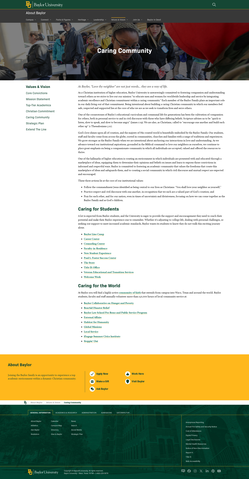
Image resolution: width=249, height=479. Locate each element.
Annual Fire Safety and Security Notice (201, 426)
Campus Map (56, 425)
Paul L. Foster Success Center (100, 257)
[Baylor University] (44, 4)
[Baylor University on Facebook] (189, 472)
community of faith (130, 292)
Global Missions (93, 326)
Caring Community (37, 117)
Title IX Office (92, 267)
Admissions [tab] (106, 412)
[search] (214, 4)
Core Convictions (36, 93)
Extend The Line (36, 129)
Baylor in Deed (154, 19)
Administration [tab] (89, 412)
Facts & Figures (63, 19)
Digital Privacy (191, 435)
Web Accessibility (193, 461)
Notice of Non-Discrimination (197, 448)
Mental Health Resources (196, 443)
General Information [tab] (40, 412)
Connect (45, 19)
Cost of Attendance (193, 430)
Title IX (188, 456)
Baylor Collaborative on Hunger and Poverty (109, 303)
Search (74, 425)
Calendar (55, 421)
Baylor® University (81, 470)
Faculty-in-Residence (95, 248)
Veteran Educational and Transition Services (109, 272)
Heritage (82, 19)
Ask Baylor (35, 429)
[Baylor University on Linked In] (207, 472)
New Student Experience (97, 253)
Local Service (91, 331)
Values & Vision (118, 19)
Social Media (76, 429)
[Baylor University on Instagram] (195, 472)
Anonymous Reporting (195, 422)
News (73, 421)
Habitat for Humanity (96, 322)
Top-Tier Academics (38, 105)
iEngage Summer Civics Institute (102, 336)
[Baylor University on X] (200, 472)
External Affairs (92, 317)
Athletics (34, 425)
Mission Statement (38, 99)
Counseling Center (94, 243)
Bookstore (35, 434)
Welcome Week (92, 276)
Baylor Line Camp (94, 234)
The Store (89, 262)
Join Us (136, 19)
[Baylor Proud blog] (183, 472)
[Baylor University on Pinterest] (212, 472)
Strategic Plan (35, 123)
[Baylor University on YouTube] (218, 472)
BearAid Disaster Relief (96, 307)
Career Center (91, 238)
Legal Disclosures (193, 439)
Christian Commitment (40, 111)
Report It (189, 452)
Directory (55, 429)
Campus (29, 19)
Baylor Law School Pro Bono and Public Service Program (115, 312)
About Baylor (36, 12)
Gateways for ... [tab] (124, 412)
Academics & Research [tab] (66, 412)
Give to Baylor (56, 434)
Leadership (99, 19)
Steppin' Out (91, 341)
